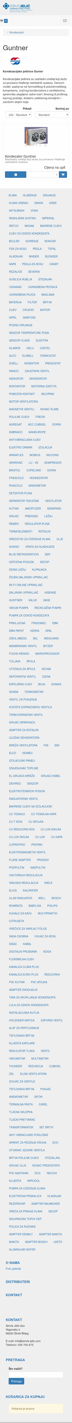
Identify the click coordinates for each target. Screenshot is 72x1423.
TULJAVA (14, 661)
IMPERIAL (48, 218)
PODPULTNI (16, 867)
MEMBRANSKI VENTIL (23, 646)
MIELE (48, 883)
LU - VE (33, 462)
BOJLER (14, 241)
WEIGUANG (51, 638)
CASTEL (45, 348)
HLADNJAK (16, 256)
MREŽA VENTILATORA (23, 745)
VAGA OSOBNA (18, 936)
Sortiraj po (62, 108)
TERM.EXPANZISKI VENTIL (26, 715)
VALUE (32, 600)
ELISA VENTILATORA (33, 1074)
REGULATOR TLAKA (22, 1051)
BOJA (41, 684)
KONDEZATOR (39, 478)
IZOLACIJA (45, 447)
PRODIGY (43, 860)
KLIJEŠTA (15, 1181)
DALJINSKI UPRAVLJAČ (23, 592)
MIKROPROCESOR (47, 653)
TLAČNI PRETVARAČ (22, 1119)
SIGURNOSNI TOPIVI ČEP (25, 1219)
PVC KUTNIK (17, 982)
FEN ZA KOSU (18, 249)
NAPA (12, 264)
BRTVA (47, 302)
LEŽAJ (48, 516)
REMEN (14, 524)
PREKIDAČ (31, 516)
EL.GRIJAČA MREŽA (22, 776)
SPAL (48, 631)
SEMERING (54, 508)
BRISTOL (14, 470)
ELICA (13, 890)
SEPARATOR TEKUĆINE (24, 501)
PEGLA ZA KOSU (32, 264)
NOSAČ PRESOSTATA (46, 1165)
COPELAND (33, 470)
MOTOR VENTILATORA (23, 401)
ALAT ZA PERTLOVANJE (24, 1028)
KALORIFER (30, 890)
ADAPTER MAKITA (50, 1234)
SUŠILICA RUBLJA (20, 279)
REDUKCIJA (35, 1066)
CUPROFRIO (17, 844)
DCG (38, 1173)
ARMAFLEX (16, 455)
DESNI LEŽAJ (17, 569)
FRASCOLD (16, 478)
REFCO (13, 226)
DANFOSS (29, 317)
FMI (46, 745)
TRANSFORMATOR (21, 1127)
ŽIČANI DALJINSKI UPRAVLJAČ (28, 577)
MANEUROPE (37, 432)
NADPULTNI (37, 867)
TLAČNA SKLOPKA (20, 1112)
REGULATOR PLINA (37, 524)
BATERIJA (15, 302)
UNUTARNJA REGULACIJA (25, 875)
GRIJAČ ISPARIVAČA (22, 722)
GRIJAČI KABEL (51, 776)
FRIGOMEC (38, 623)
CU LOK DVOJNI (19, 837)
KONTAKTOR (17, 386)
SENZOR (32, 783)
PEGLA (37, 249)
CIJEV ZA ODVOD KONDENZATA (29, 233)
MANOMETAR (37, 485)
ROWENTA (15, 906)
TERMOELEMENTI (20, 531)
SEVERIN (34, 271)
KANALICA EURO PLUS (23, 974)
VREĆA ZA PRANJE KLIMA (25, 1211)
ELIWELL (28, 356)
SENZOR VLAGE (19, 340)
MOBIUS (35, 455)
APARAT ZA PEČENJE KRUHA (27, 1142)
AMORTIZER (33, 508)
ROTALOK (44, 531)
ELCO (12, 753)
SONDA (13, 692)
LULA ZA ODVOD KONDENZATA (29, 1005)
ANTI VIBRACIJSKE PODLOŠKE (28, 1135)
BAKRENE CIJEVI (51, 226)
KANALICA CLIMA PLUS (24, 967)
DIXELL (13, 363)
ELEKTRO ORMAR (20, 447)
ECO (55, 1142)
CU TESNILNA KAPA (43, 814)
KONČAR (50, 241)
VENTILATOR (53, 501)
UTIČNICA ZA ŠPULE (22, 669)
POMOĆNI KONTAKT (22, 394)
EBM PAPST (16, 631)
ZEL (11, 1074)
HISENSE (50, 592)
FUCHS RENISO (19, 653)
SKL (35, 638)
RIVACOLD (15, 485)
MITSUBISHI (16, 210)
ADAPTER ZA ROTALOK (24, 730)
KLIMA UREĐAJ (18, 203)
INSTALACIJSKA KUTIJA (24, 1012)
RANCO (14, 371)
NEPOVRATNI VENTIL (22, 676)
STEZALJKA (52, 1158)
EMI (57, 745)
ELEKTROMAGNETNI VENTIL (27, 852)
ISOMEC (27, 753)
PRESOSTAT (53, 363)
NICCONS (52, 455)
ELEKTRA (42, 340)
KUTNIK (14, 508)
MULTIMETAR (40, 1058)
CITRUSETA (16, 921)
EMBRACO (15, 432)
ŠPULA (30, 661)
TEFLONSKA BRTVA (21, 1035)
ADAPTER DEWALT (21, 1234)
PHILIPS (52, 906)
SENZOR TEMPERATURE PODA (29, 333)
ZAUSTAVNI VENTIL (37, 371)
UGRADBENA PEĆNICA (42, 287)
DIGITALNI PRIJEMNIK (23, 951)
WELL (42, 898)
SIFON (38, 1097)
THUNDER (15, 1066)
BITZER (48, 646)
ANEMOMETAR (18, 1097)
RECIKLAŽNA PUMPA (47, 608)
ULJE (59, 539)
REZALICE (15, 271)
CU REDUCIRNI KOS (22, 829)
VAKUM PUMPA (18, 608)
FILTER (32, 302)
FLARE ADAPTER (20, 860)
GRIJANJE (49, 195)
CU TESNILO (17, 814)
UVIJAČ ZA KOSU (45, 936)
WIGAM (29, 226)
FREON (40, 417)
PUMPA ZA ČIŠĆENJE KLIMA (27, 1188)
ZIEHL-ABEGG (18, 638)
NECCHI (52, 1173)
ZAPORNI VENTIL (52, 1020)
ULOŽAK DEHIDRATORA (24, 737)
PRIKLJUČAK (17, 623)
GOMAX (56, 684)
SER (47, 554)
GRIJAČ (14, 516)
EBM (55, 623)
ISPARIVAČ (16, 462)
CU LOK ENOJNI (51, 829)
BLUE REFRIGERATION (24, 554)
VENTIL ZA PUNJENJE (23, 699)
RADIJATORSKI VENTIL (23, 799)
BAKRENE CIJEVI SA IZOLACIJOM (30, 806)
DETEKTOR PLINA (20, 493)
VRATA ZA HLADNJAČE (40, 546)
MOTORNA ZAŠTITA (43, 386)
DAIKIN (38, 203)
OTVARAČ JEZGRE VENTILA (27, 1150)
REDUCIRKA (52, 974)
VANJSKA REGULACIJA (23, 883)
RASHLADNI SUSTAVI (22, 218)
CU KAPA (56, 837)
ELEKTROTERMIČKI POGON (27, 791)
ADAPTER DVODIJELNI (23, 990)
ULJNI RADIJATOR (20, 898)
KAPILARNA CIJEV (20, 684)
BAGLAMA (47, 294)
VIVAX (34, 210)
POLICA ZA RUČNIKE (22, 1226)
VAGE (46, 600)
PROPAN (36, 844)
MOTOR (45, 310)
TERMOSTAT (48, 356)
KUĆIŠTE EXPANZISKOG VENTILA (30, 707)
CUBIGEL (55, 1066)
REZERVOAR (17, 1203)
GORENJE (32, 241)
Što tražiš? (16, 1368)
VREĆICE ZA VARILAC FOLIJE (28, 928)
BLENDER (51, 256)
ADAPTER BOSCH (36, 1242)
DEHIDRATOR (38, 378)
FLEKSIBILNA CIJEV (21, 959)
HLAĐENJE (30, 195)
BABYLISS (35, 906)
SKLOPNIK (47, 394)
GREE (53, 203)
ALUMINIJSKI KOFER (22, 1249)
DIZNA (46, 676)
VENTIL (45, 1051)
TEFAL (52, 249)
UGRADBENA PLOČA (22, 294)
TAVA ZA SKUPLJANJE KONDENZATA (32, 997)
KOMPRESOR (52, 462)
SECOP (44, 562)
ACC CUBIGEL (37, 424)
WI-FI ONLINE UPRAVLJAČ (26, 585)
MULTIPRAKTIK (47, 913)
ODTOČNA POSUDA (21, 562)
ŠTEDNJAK (45, 279)
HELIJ (30, 348)
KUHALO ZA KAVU (20, 913)
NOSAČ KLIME (49, 409)
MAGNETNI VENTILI (21, 409)
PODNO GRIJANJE (20, 325)
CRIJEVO (28, 310)
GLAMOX (14, 348)
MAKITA (14, 1242)
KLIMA (13, 195)
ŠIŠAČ (13, 944)
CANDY (53, 264)
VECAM (46, 669)
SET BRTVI (46, 1127)
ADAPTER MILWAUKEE (45, 1203)
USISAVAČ (15, 287)
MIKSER (34, 256)
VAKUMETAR (17, 1058)
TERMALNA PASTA (21, 1104)
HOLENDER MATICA (22, 1020)
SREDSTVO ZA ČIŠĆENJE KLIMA (29, 539)
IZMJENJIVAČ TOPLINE (23, 768)
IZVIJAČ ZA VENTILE (22, 1081)
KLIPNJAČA (39, 569)
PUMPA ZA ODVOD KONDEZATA (29, 615)
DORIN (56, 424)
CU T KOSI (15, 822)
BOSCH (56, 898)
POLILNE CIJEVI (19, 417)
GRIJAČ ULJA (17, 1165)
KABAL (27, 944)
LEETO (58, 1242)
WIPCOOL (33, 1181)
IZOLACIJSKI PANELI (22, 760)
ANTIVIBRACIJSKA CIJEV (25, 440)
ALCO (12, 356)
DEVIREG (15, 783)
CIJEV (13, 310)
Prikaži (27, 108)
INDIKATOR (16, 378)
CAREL (43, 1104)
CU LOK (40, 837)
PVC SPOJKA (39, 982)
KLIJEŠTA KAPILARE (22, 1043)
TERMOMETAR (33, 692)
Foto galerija (13, 1268)
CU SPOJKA (35, 822)
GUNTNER (15, 600)
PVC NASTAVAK (18, 1173)
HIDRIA (34, 631)
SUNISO (14, 546)
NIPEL (13, 317)
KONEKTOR (31, 363)
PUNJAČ (45, 1089)
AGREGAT (15, 424)
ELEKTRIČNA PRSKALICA (25, 1196)
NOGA (47, 951)
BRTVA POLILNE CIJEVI (24, 1158)
